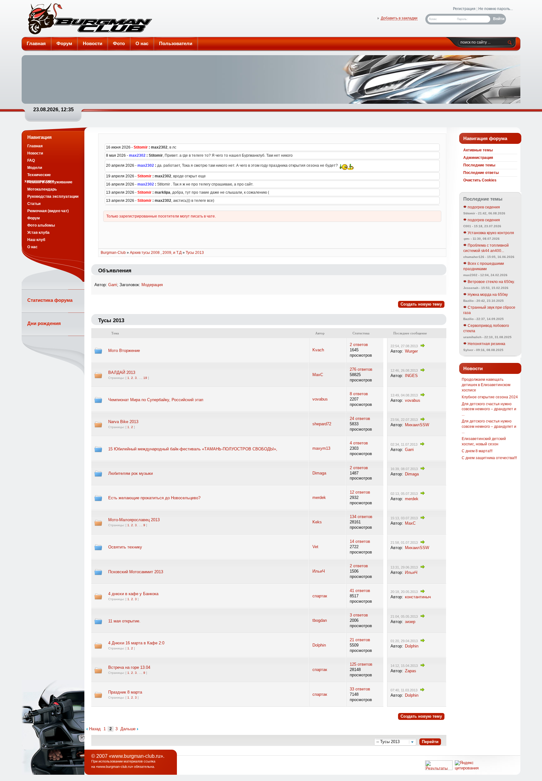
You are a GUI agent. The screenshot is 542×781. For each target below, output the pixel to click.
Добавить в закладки (399, 18)
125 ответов (361, 664)
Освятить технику (125, 547)
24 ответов (360, 418)
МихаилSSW (417, 424)
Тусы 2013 (195, 252)
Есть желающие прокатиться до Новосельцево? (154, 497)
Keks (317, 522)
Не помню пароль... (495, 9)
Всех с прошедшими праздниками (483, 266)
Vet (315, 546)
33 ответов (360, 689)
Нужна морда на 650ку (487, 294)
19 (145, 378)
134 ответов (361, 516)
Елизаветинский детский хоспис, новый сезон (484, 441)
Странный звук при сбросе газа (489, 310)
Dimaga (319, 473)
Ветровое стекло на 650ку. (491, 282)
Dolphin (319, 645)
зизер (410, 621)
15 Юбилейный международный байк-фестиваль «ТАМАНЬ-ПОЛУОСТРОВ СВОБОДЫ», (192, 449)
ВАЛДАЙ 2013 (121, 372)
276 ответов (361, 369)
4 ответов (359, 443)
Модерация (152, 284)
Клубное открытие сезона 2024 (490, 397)
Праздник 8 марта (125, 692)
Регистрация (464, 9)
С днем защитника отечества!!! (489, 458)
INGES (411, 375)
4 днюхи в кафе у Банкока (133, 593)
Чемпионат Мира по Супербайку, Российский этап (155, 399)
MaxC (317, 374)
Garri (112, 284)
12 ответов (360, 492)
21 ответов (360, 639)
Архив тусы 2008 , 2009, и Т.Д (156, 252)
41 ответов (360, 590)
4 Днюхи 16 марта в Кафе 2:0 (136, 643)
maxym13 (321, 448)
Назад (95, 728)
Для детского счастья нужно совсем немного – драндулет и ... (489, 409)
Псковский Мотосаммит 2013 (135, 571)
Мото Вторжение (124, 350)
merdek (319, 497)
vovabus (320, 399)
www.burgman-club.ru (114, 766)
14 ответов (360, 541)
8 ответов (359, 393)
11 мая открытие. (124, 621)
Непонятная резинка (486, 344)
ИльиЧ (318, 571)
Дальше (128, 728)
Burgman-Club (89, 20)
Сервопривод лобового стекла (486, 328)
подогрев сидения (483, 207)
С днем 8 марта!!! (477, 451)
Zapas (410, 670)
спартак (319, 596)
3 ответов (359, 615)
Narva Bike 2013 (123, 421)
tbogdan (319, 620)
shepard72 (321, 424)
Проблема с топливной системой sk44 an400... (486, 248)
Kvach (318, 350)
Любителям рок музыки (130, 473)
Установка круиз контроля (490, 233)
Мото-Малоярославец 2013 (134, 519)
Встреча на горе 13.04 (129, 667)
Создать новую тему (421, 304)
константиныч (418, 597)
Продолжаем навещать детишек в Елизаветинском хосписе (486, 385)
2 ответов (359, 344)
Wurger (411, 351)
